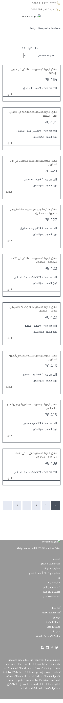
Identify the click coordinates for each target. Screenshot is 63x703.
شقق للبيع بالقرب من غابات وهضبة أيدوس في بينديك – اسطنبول (33, 308)
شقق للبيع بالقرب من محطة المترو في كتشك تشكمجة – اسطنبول (34, 260)
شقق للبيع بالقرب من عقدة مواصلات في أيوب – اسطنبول (32, 162)
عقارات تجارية (54, 582)
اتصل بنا (56, 631)
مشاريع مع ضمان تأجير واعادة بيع (44, 573)
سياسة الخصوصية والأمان (48, 636)
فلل (58, 578)
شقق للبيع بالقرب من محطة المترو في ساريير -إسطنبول (34, 71)
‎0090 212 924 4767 (44, 3)
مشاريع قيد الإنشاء (51, 568)
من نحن (56, 617)
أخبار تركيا (56, 608)
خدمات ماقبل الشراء (50, 587)
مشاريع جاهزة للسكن (50, 563)
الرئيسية (56, 559)
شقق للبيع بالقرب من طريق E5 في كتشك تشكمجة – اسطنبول (36, 455)
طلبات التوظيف (53, 626)
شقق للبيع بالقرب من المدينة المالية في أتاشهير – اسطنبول (31, 357)
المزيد (9, 94)
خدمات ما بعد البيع (51, 592)
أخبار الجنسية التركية (51, 612)
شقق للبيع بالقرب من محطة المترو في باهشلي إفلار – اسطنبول (33, 113)
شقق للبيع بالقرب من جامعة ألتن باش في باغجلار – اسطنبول (32, 406)
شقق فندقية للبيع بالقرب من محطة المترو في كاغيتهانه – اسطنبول (33, 211)
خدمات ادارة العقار (51, 596)
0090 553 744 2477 (42, 9)
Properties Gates (51, 548)
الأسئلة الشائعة (53, 622)
